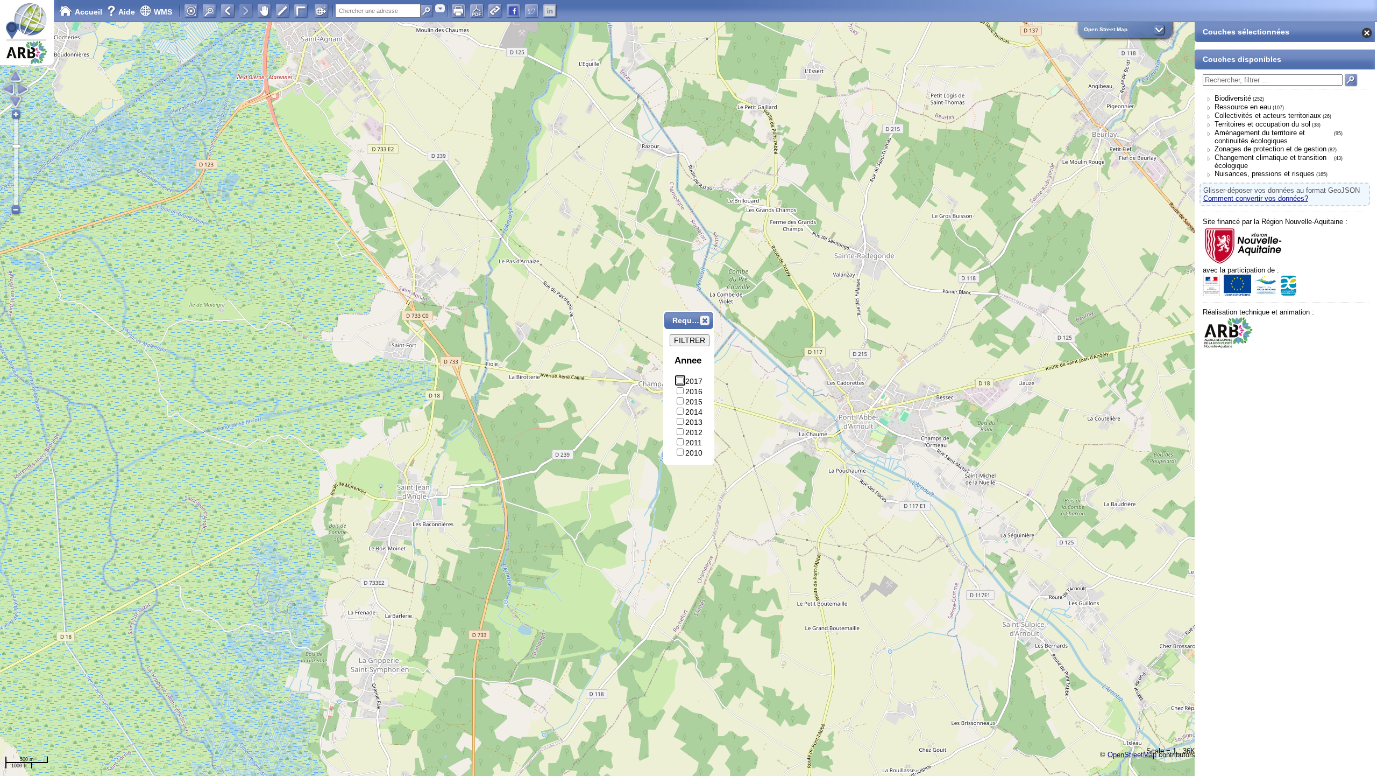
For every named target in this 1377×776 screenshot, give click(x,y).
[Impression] (458, 10)
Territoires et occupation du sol (1262, 124)
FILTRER (689, 340)
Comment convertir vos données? (1255, 198)
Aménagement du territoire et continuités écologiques (1260, 137)
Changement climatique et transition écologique (1270, 161)
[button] (704, 320)
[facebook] (513, 10)
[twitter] (531, 10)
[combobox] (440, 8)
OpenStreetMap (1132, 755)
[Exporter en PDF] (476, 10)
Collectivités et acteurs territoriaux (1268, 115)
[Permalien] (494, 10)
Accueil (88, 12)
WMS (163, 12)
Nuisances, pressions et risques (1265, 174)
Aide (122, 12)
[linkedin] (549, 10)
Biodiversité (1233, 98)
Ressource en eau (1243, 107)
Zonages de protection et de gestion (1270, 149)
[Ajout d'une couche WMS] (321, 10)
